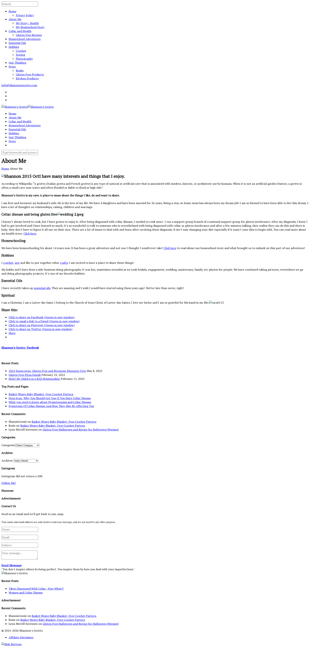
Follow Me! (8, 483)
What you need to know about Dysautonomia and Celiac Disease (50, 402)
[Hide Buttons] (11, 644)
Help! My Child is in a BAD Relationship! (34, 379)
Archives (7, 460)
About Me (15, 19)
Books (20, 70)
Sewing (20, 55)
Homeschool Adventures (25, 39)
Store (12, 67)
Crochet (21, 51)
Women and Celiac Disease (26, 592)
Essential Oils (17, 43)
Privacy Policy (25, 15)
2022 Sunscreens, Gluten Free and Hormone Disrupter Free (47, 371)
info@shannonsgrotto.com (19, 85)
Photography (24, 59)
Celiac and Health (20, 31)
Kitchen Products (27, 78)
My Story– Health (27, 23)
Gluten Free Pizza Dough (25, 375)
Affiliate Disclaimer (21, 637)
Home (12, 11)
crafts (64, 263)
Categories (8, 445)
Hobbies (14, 47)
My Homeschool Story (30, 27)
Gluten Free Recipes (29, 35)
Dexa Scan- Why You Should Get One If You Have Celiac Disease (50, 398)
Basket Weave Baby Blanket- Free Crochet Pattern (41, 394)
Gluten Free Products (30, 74)
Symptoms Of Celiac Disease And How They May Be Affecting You (51, 406)
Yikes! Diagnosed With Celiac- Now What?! (36, 589)
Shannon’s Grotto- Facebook (20, 348)
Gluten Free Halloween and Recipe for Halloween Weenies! (81, 429)
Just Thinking (17, 63)
